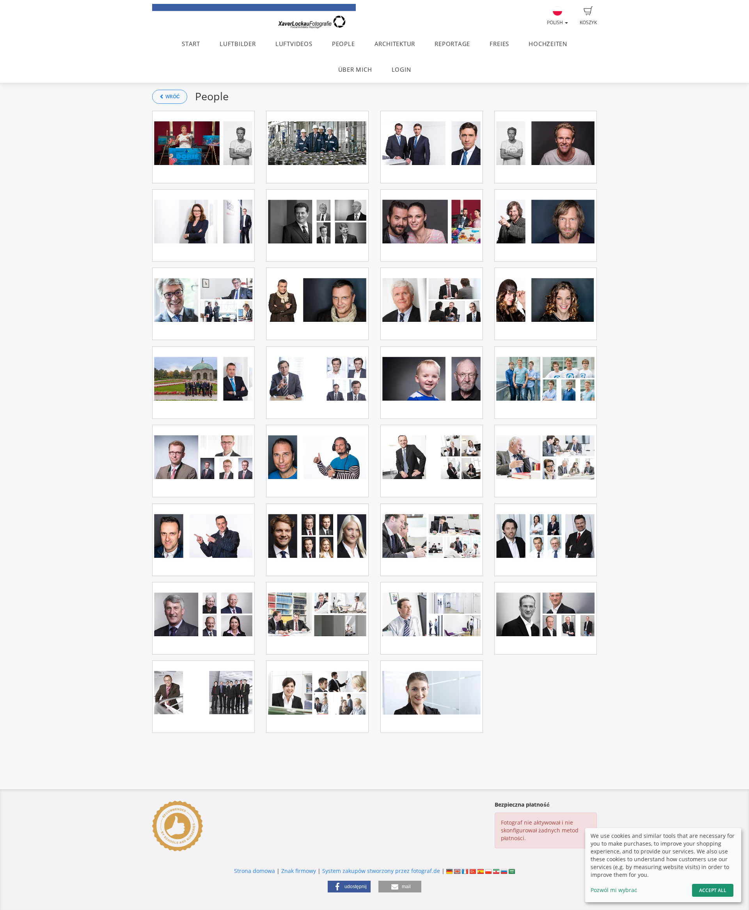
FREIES (499, 44)
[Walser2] (203, 225)
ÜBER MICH (355, 70)
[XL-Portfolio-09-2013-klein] (432, 304)
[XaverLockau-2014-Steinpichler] (432, 147)
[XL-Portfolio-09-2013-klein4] (203, 304)
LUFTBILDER (238, 44)
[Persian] (496, 871)
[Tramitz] (545, 147)
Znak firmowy (299, 871)
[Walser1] (203, 383)
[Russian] (504, 871)
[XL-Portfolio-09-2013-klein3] (432, 461)
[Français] (465, 871)
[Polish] (488, 871)
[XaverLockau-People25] (317, 697)
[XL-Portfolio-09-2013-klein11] (545, 618)
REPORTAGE (452, 44)
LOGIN (401, 70)
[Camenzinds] (432, 225)
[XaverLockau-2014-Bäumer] (545, 304)
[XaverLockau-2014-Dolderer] (203, 540)
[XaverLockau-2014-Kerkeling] (317, 304)
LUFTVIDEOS (293, 44)
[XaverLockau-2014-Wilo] (432, 697)
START (191, 44)
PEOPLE (343, 44)
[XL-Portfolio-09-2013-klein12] (203, 618)
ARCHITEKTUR (394, 44)
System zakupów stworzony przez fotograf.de (381, 871)
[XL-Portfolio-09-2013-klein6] (432, 540)
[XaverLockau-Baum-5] (545, 225)
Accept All (712, 890)
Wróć (172, 96)
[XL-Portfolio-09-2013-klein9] (317, 540)
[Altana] (317, 147)
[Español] (480, 871)
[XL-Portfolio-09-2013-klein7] (317, 618)
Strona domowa (254, 871)
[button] (349, 886)
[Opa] (432, 383)
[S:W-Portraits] (317, 225)
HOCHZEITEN (548, 44)
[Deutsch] (449, 871)
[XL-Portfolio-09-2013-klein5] (545, 461)
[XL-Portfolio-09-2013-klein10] (545, 540)
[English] (457, 871)
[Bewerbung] (203, 461)
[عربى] (512, 871)
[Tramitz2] (203, 147)
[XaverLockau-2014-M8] (545, 383)
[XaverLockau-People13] (203, 697)
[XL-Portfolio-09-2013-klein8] (432, 618)
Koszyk (588, 22)
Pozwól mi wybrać (614, 890)
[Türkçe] (473, 871)
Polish (555, 22)
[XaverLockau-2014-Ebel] (317, 461)
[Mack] (317, 383)
